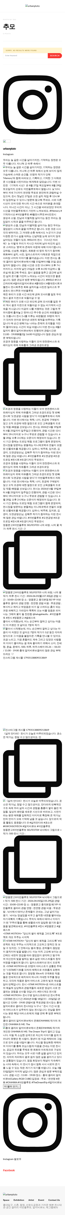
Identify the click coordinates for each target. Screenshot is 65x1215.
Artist (31, 1200)
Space (6, 1200)
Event (41, 1200)
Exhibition (19, 1200)
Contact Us (54, 1200)
